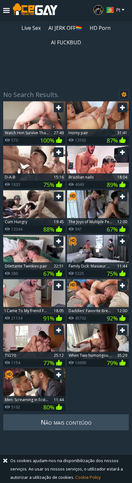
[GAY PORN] (98, 10)
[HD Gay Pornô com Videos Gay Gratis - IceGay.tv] (35, 11)
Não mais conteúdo (66, 422)
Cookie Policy (88, 477)
